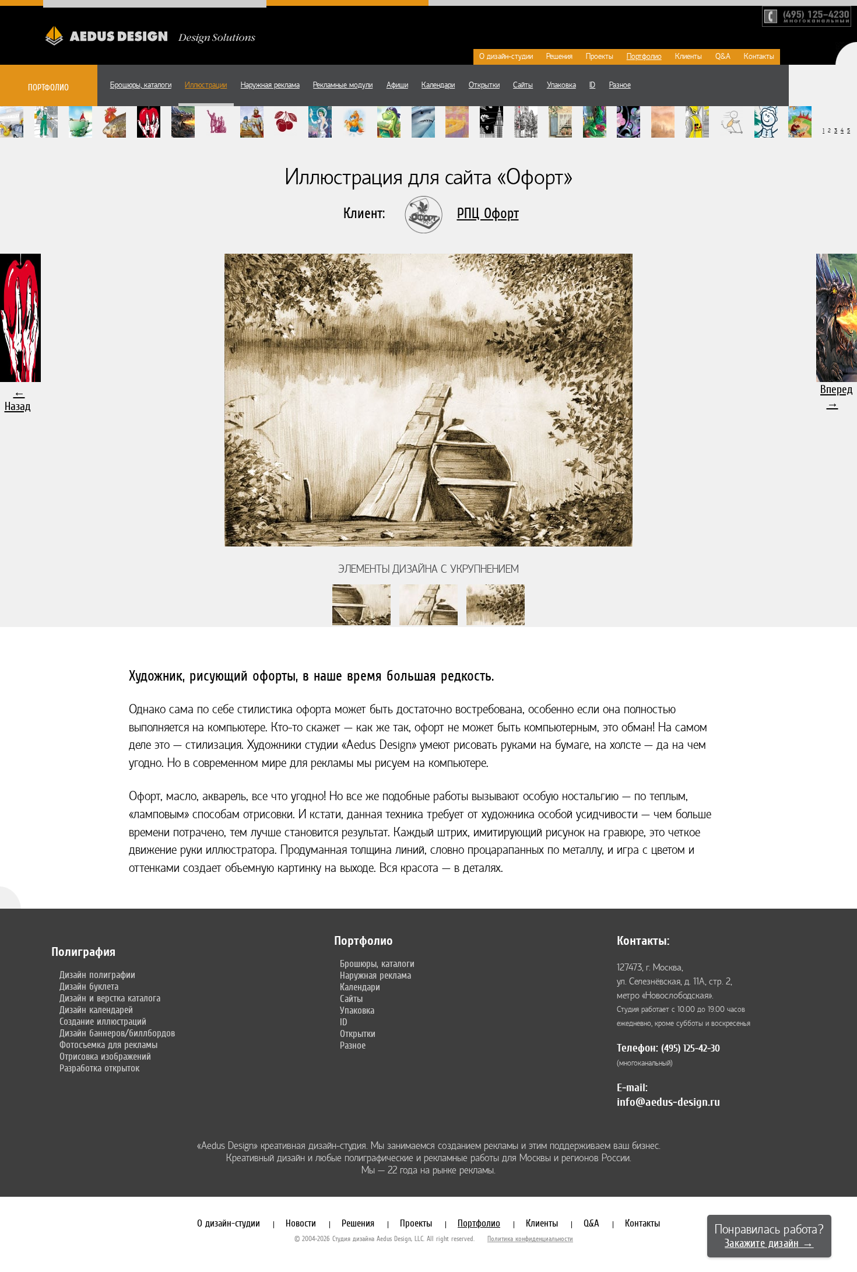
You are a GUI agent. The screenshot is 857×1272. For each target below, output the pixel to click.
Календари (438, 85)
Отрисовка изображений (105, 1056)
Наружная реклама (270, 85)
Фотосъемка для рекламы (108, 1044)
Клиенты (688, 56)
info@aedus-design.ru (668, 1102)
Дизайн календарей (96, 1009)
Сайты (523, 85)
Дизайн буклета (88, 986)
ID (592, 85)
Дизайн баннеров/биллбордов (117, 1033)
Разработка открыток (99, 1068)
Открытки (484, 85)
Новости (301, 1223)
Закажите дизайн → (769, 1243)
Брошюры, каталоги (140, 85)
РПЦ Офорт (488, 213)
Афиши (397, 85)
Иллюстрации (206, 85)
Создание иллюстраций (102, 1021)
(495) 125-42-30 (690, 1048)
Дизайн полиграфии (97, 974)
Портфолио (644, 56)
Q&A (722, 56)
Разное (620, 85)
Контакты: (643, 940)
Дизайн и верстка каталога (109, 998)
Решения (559, 56)
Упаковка (561, 85)
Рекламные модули (343, 85)
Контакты (759, 56)
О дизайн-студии (506, 56)
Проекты (599, 56)
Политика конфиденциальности (530, 1239)
